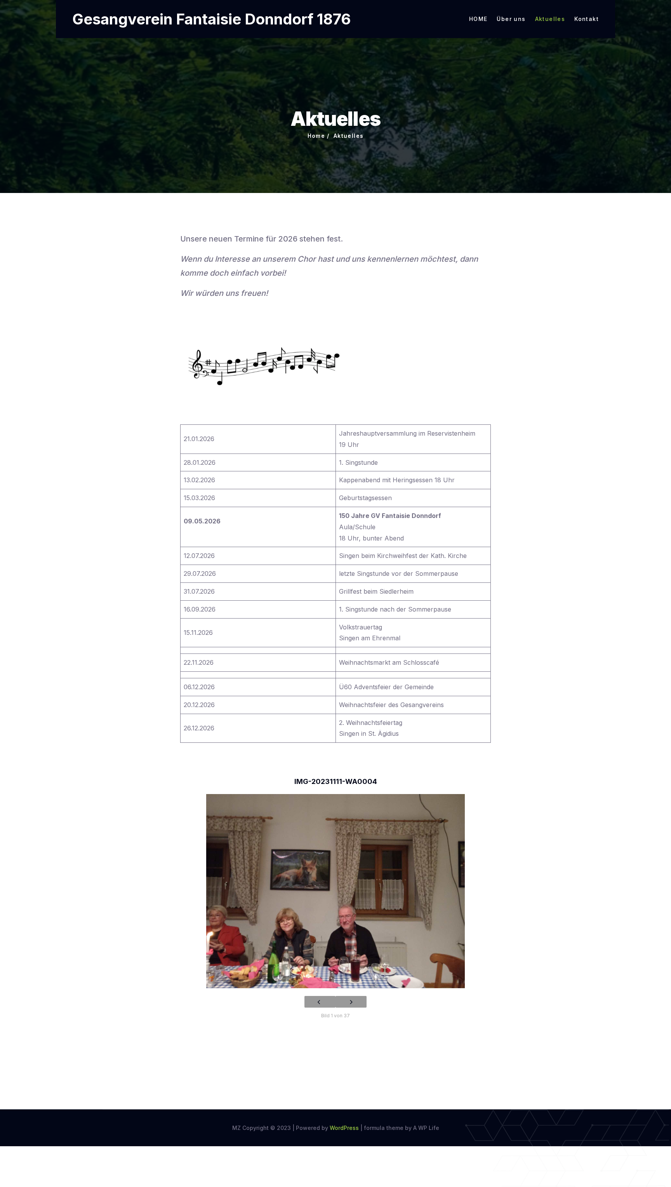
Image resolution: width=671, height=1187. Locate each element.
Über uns (511, 19)
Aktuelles (550, 19)
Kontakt (586, 19)
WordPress (344, 1127)
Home (316, 135)
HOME (478, 19)
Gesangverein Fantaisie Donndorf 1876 (211, 19)
